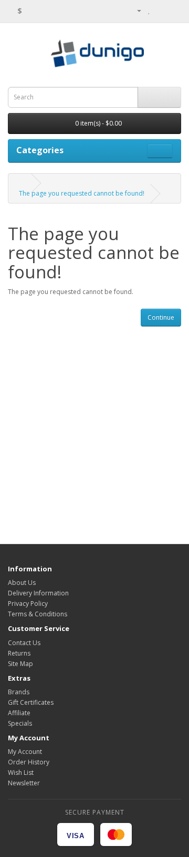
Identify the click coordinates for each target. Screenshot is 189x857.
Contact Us (24, 642)
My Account (25, 751)
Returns (19, 653)
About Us (22, 582)
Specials (20, 723)
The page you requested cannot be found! (81, 193)
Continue (161, 317)
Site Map (20, 663)
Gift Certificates (31, 702)
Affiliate (19, 712)
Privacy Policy (28, 603)
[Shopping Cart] (160, 10)
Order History (28, 762)
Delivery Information (38, 593)
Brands (18, 691)
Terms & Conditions (37, 614)
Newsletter (24, 783)
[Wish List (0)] (149, 10)
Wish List (21, 772)
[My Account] (135, 10)
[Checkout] (173, 10)
